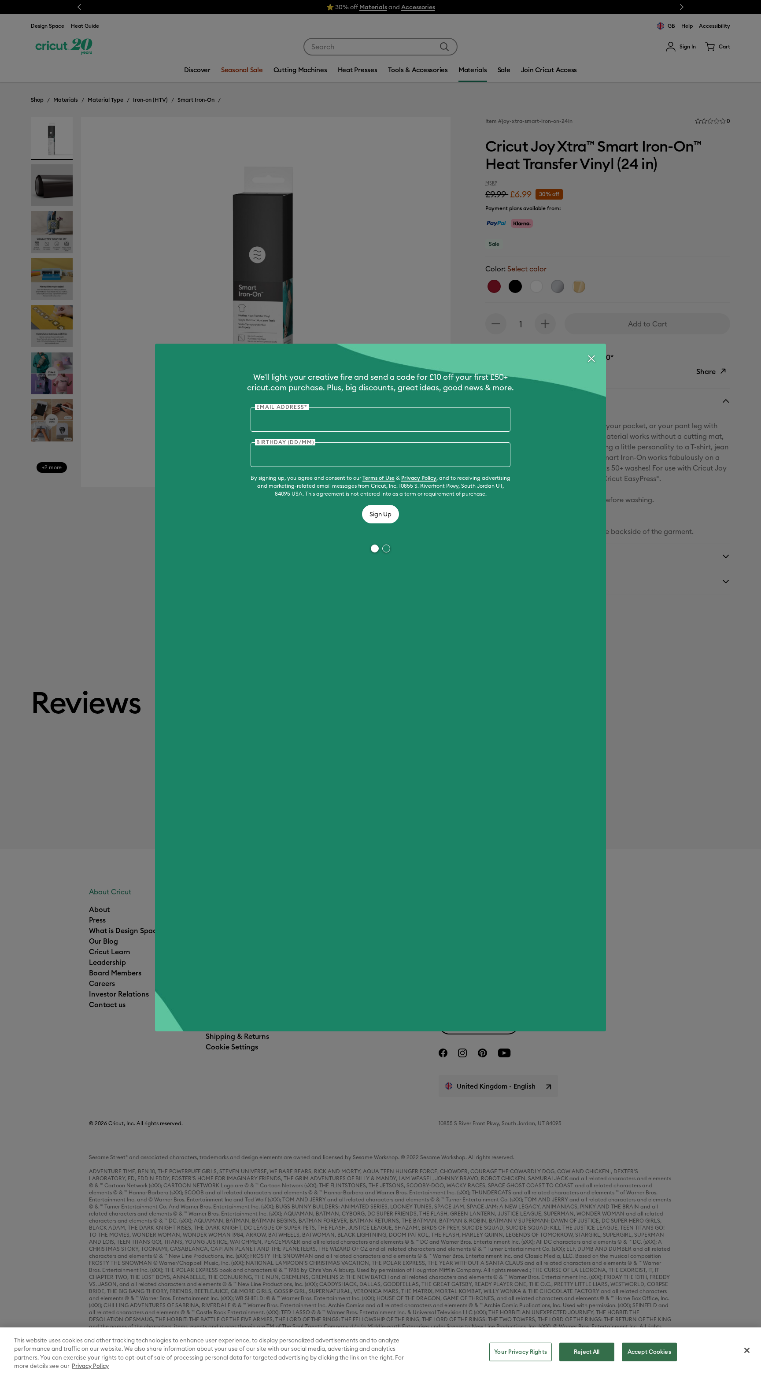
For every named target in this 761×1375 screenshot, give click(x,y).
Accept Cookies (649, 1351)
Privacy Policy (418, 477)
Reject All (586, 1351)
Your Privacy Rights (520, 1351)
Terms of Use (378, 477)
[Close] (591, 358)
